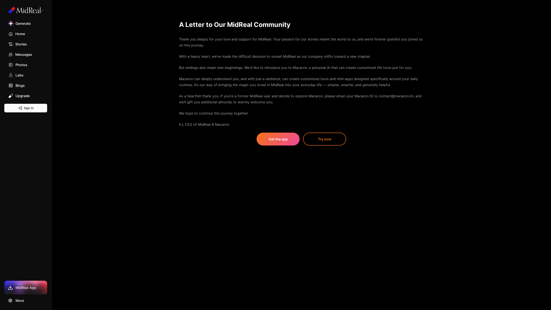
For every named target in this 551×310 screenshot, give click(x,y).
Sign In (29, 108)
